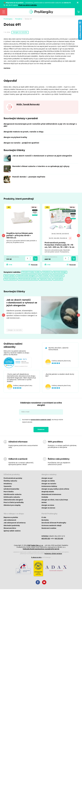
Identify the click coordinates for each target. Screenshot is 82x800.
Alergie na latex (48, 505)
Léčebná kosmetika (11, 489)
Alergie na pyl (47, 478)
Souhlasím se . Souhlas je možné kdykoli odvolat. (42, 421)
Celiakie (45, 497)
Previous (3, 235)
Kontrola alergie (60, 272)
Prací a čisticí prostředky (14, 502)
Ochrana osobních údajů (51, 525)
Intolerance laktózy (49, 486)
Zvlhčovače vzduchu (12, 497)
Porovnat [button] (34, 264)
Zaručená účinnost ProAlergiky (54, 522)
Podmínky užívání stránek (53, 553)
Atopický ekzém (48, 491)
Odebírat (41, 429)
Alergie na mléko (48, 481)
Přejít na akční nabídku (27, 5)
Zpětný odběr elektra (12, 531)
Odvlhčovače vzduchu (12, 494)
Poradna (18, 19)
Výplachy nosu (45, 279)
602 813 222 (46, 538)
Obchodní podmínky (12, 525)
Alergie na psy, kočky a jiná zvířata (55, 489)
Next (78, 235)
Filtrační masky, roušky (31, 272)
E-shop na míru (36, 557)
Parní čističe (43, 275)
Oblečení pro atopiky (12, 505)
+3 (70, 238)
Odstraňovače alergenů (26, 275)
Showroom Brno (10, 528)
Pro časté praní (57, 275)
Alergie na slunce (48, 508)
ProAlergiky (8, 19)
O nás (44, 517)
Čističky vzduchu (10, 481)
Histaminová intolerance (51, 494)
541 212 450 (59, 538)
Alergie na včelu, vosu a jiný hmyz (55, 499)
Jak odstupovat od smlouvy (15, 522)
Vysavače (58, 279)
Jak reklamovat (10, 520)
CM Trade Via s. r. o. (35, 545)
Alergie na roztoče (20, 32)
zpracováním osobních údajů (41, 419)
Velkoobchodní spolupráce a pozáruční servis (41, 549)
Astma (44, 502)
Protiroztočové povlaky (28, 279)
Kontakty (45, 520)
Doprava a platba (11, 517)
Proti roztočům (10, 279)
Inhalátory (47, 272)
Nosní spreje (9, 275)
